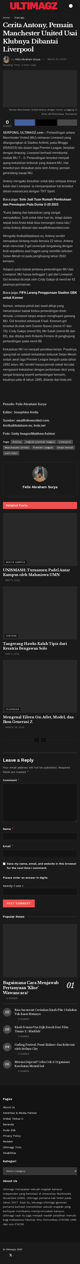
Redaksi (8, 1141)
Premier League (43, 447)
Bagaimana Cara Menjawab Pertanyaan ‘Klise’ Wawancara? (31, 987)
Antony (17, 442)
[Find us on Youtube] (17, 1255)
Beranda (8, 1124)
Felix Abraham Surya (27, 59)
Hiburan (11, 636)
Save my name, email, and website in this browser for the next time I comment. (42, 865)
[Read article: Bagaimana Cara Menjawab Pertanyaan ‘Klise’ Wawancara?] (40, 950)
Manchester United (17, 447)
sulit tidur (11, 453)
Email (8, 846)
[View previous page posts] (36, 740)
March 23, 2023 (56, 59)
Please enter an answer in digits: (25, 877)
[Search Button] (62, 6)
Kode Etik (9, 1130)
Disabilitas (9, 1152)
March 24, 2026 (14, 727)
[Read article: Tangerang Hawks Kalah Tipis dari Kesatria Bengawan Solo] (40, 612)
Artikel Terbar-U (13, 1118)
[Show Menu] (4, 6)
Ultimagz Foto (12, 1147)
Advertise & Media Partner (20, 1112)
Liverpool (65, 442)
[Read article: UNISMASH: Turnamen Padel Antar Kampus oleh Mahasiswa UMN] (40, 539)
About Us (9, 1107)
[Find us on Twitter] (10, 1255)
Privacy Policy (12, 1135)
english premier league (40, 442)
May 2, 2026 (12, 653)
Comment (11, 780)
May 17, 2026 (12, 580)
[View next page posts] (44, 740)
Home (6, 17)
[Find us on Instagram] (23, 1255)
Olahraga (19, 17)
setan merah (65, 447)
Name (8, 829)
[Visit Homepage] (33, 5)
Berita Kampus (15, 562)
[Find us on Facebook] (4, 1255)
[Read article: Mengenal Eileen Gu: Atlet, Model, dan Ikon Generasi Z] (40, 686)
